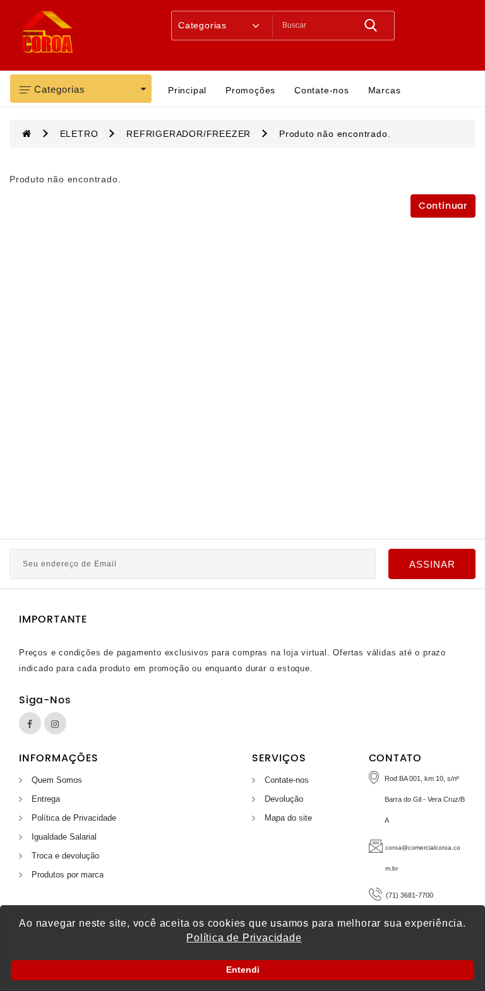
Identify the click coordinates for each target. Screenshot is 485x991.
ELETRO (79, 134)
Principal (187, 90)
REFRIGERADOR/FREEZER (188, 134)
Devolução (284, 799)
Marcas (384, 90)
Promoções (250, 90)
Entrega (46, 799)
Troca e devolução (65, 855)
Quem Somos (57, 780)
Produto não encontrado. (334, 134)
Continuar (443, 206)
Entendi (243, 970)
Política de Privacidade (74, 818)
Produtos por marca (68, 874)
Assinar (432, 564)
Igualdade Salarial (64, 836)
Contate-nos (321, 90)
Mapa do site (288, 818)
